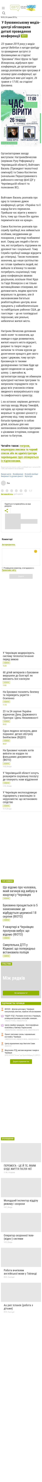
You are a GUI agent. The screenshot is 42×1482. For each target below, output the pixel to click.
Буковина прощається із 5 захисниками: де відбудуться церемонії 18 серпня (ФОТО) (20, 910)
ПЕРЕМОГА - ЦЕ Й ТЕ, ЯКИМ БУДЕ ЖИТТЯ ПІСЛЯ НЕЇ (20, 1167)
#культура (28, 476)
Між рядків (14, 978)
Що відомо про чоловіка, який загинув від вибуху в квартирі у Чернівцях (20, 891)
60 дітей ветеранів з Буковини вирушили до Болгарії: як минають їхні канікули (20, 675)
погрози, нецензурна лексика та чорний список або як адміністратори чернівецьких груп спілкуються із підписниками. (20, 453)
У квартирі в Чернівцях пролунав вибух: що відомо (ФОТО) (18, 930)
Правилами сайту (9, 570)
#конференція (18, 474)
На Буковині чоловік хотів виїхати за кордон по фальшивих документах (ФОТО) (18, 755)
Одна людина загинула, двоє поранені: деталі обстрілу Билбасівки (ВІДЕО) (20, 734)
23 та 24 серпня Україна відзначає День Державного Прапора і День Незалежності (20, 714)
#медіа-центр (6, 474)
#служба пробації (31, 474)
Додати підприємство (21, 1061)
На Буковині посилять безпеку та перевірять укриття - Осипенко (21, 695)
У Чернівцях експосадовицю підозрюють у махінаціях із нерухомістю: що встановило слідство (20, 797)
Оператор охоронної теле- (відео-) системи (19, 1237)
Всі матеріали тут (21, 993)
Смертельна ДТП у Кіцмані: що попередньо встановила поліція (19, 948)
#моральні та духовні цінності (12, 476)
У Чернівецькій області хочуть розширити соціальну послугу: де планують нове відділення (21, 776)
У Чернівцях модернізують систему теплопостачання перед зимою (18, 656)
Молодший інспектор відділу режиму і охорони (21, 1202)
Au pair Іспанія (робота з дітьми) (18, 1307)
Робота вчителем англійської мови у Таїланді (20, 1272)
